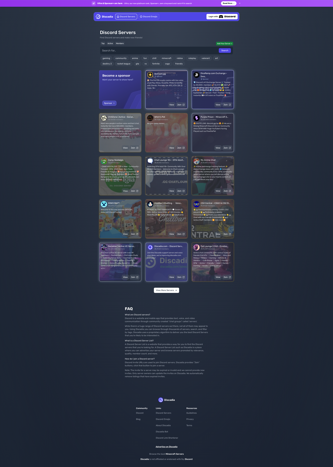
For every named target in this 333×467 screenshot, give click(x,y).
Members (120, 43)
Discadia (144, 459)
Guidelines (191, 413)
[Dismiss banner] (239, 3)
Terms (189, 425)
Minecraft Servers (175, 454)
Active (110, 43)
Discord (139, 413)
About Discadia (163, 425)
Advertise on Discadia (166, 446)
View (171, 104)
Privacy (190, 419)
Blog (138, 419)
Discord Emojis (163, 419)
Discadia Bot (162, 431)
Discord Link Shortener (167, 438)
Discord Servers (163, 413)
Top (102, 43)
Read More (229, 3)
